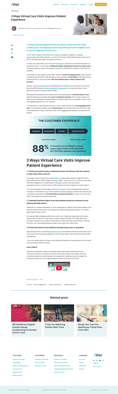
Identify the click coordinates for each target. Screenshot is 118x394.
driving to (57, 178)
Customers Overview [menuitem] (41, 359)
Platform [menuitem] (56, 4)
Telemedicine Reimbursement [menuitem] (63, 369)
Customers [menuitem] (64, 4)
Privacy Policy (94, 390)
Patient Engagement (40, 284)
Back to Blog (19, 35)
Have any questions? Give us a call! (54, 390)
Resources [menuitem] (74, 4)
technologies (42, 86)
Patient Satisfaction (55, 284)
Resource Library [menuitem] (59, 372)
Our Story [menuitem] (82, 359)
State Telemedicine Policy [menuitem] (62, 366)
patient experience (70, 284)
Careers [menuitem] (81, 362)
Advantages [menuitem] (16, 362)
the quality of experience (58, 88)
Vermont (61, 64)
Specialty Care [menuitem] (17, 369)
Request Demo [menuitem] (17, 375)
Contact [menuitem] (81, 369)
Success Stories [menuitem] (40, 362)
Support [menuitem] (95, 363)
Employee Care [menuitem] (17, 372)
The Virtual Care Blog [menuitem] (61, 362)
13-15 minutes (60, 189)
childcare (37, 185)
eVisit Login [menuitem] (97, 366)
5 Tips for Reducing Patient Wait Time (55, 325)
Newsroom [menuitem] (82, 366)
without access (55, 232)
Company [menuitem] (83, 4)
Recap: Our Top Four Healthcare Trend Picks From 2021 (90, 327)
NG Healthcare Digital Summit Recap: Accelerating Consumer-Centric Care (24, 328)
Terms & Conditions (104, 390)
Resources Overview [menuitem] (60, 359)
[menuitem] (91, 4)
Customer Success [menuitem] (40, 366)
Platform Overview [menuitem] (19, 359)
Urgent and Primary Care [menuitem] (21, 366)
